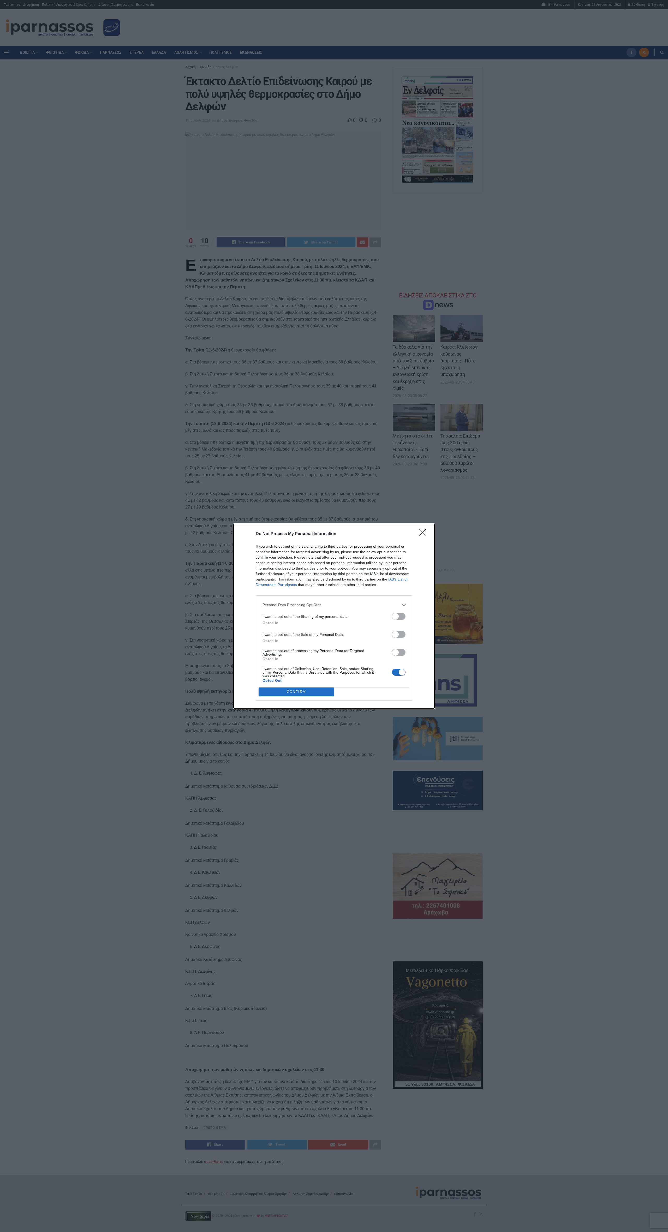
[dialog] (334, 616)
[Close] (424, 534)
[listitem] (334, 605)
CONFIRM (296, 692)
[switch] (398, 616)
